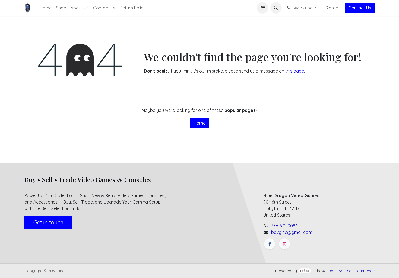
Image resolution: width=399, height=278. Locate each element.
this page (294, 71)
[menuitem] (45, 7)
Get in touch (48, 222)
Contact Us (360, 8)
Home (199, 123)
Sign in (331, 8)
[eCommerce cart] (262, 8)
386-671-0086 (284, 225)
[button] (276, 8)
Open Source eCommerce (351, 270)
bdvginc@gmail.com (291, 232)
